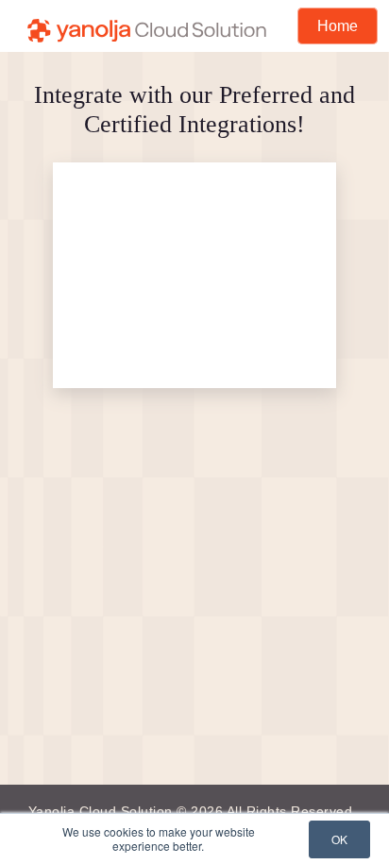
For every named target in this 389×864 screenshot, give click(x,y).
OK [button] (339, 839)
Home (337, 26)
